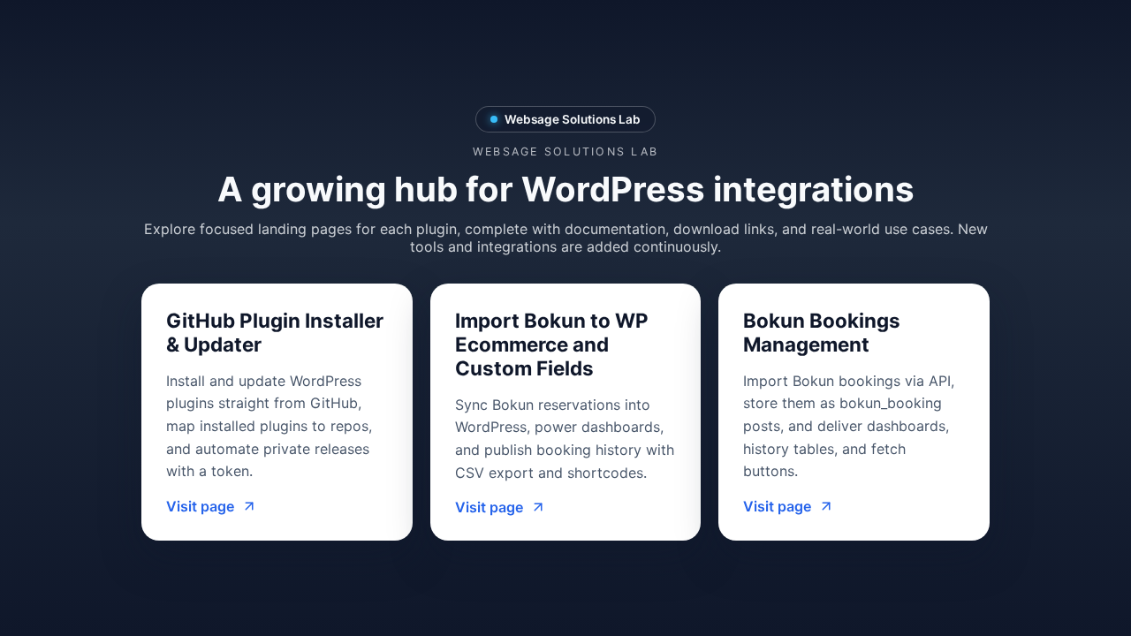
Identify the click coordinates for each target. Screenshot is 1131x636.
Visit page (200, 506)
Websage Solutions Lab (573, 119)
